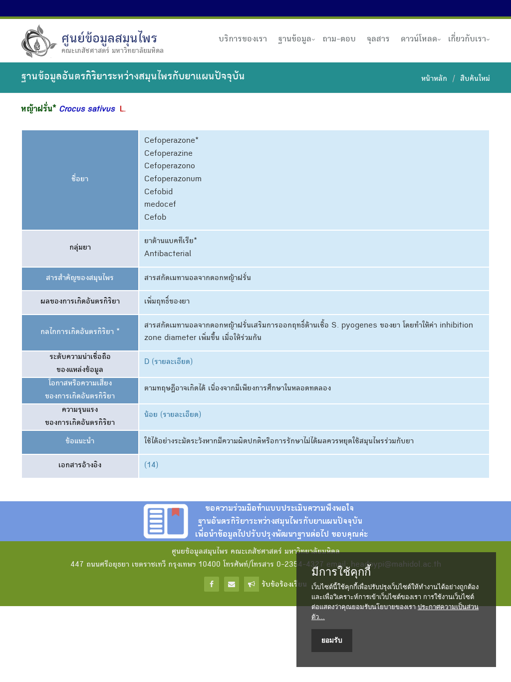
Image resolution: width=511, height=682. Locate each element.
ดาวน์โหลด (419, 39)
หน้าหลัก (434, 79)
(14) (151, 466)
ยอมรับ (331, 640)
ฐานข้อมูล (294, 39)
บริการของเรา (243, 39)
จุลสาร (378, 39)
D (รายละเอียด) (168, 362)
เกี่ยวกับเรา (467, 39)
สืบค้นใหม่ (475, 79)
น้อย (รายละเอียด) (172, 415)
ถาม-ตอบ (339, 39)
